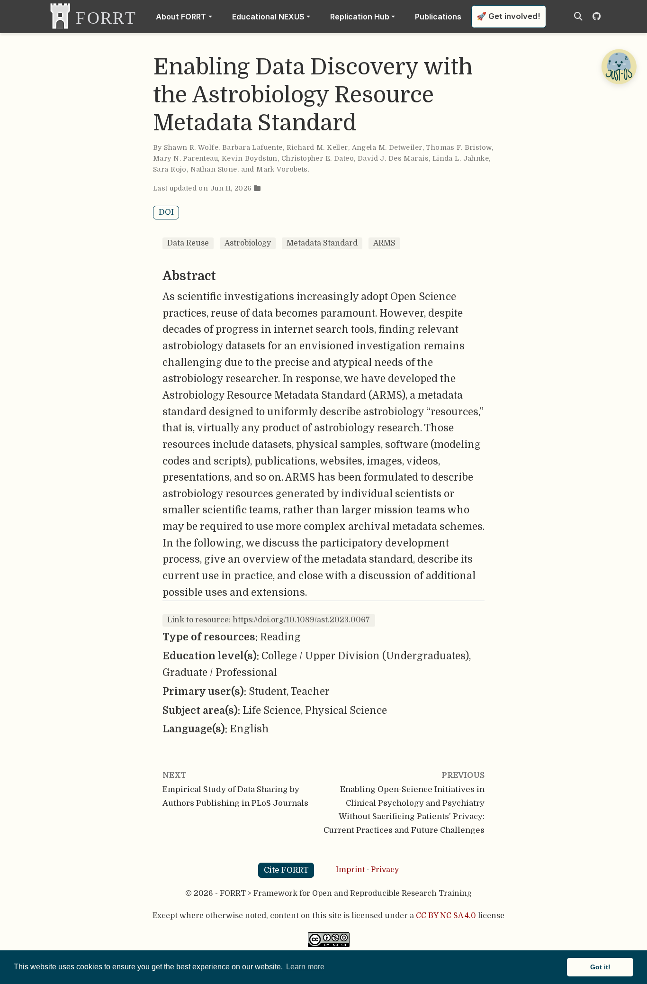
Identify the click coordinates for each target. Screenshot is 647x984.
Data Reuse (188, 243)
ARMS (384, 243)
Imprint (350, 870)
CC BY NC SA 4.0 (446, 915)
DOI (166, 212)
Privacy (385, 870)
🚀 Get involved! (508, 16)
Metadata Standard (322, 243)
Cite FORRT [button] (286, 870)
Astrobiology (248, 243)
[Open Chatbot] (619, 66)
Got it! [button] (600, 967)
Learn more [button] (305, 967)
